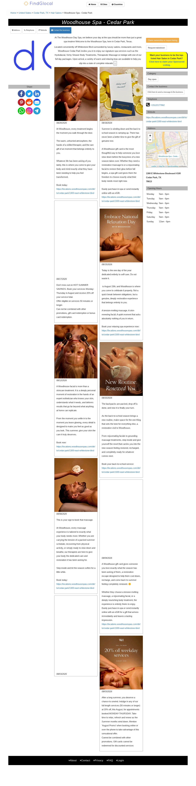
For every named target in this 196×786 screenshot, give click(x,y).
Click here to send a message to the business (165, 92)
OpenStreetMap (172, 166)
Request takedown (156, 48)
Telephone (29, 30)
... (115, 63)
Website (43, 30)
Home (93, 4)
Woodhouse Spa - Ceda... (169, 156)
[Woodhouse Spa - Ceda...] (167, 150)
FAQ (110, 760)
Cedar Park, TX (41, 13)
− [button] (150, 140)
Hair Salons (56, 13)
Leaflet (153, 166)
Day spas (152, 79)
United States (25, 13)
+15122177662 (158, 105)
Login (121, 760)
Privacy (99, 760)
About (73, 760)
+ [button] (150, 135)
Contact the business (61, 30)
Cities (104, 4)
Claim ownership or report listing (162, 40)
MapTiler (162, 166)
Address (16, 30)
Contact (85, 760)
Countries (118, 4)
